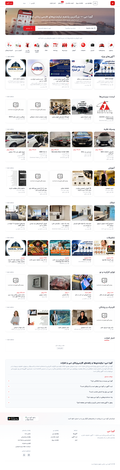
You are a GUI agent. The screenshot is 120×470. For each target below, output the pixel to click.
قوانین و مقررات (26, 443)
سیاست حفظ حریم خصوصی (23, 446)
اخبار (76, 440)
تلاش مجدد (60, 348)
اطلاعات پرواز (79, 3)
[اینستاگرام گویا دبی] (29, 455)
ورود (24, 3)
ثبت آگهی (9, 3)
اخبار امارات (53, 3)
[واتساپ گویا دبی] (24, 455)
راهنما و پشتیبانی (26, 437)
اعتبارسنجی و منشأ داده (24, 440)
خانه (95, 3)
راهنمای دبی (88, 3)
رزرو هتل (60, 3)
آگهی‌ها (75, 434)
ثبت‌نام (17, 3)
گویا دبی (111, 431)
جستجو (28, 28)
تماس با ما (28, 434)
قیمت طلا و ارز (69, 3)
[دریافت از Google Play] (13, 418)
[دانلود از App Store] (31, 418)
